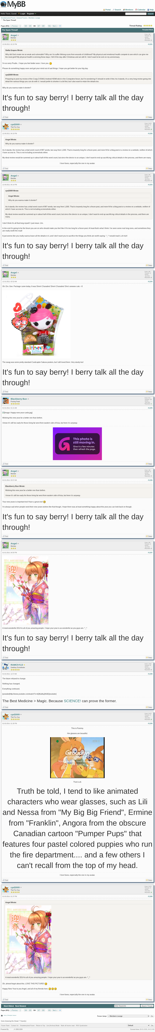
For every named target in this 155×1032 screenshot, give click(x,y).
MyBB (11, 1029)
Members (129, 10)
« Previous (14, 26)
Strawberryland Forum (8, 18)
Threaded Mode (147, 30)
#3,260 (150, 896)
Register (30, 14)
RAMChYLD (17, 665)
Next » (55, 26)
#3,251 (150, 44)
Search (118, 10)
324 (26, 26)
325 (30, 26)
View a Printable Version (10, 1015)
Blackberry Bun (19, 399)
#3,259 (150, 723)
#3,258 (150, 674)
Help (152, 10)
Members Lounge (34, 18)
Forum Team (5, 1025)
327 (39, 26)
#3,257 (150, 552)
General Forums (22, 18)
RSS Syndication (81, 1025)
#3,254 (150, 281)
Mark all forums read (67, 1025)
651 (49, 26)
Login (22, 14)
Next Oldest (9, 1006)
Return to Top (40, 1025)
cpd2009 (15, 124)
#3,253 (150, 185)
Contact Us (14, 1025)
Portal (108, 10)
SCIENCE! (72, 701)
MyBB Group (27, 1029)
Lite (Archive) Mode (53, 1025)
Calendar (141, 10)
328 (43, 26)
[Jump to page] (60, 26)
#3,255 (150, 408)
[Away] (24, 665)
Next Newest (20, 1006)
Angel (14, 35)
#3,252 (150, 133)
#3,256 (150, 480)
